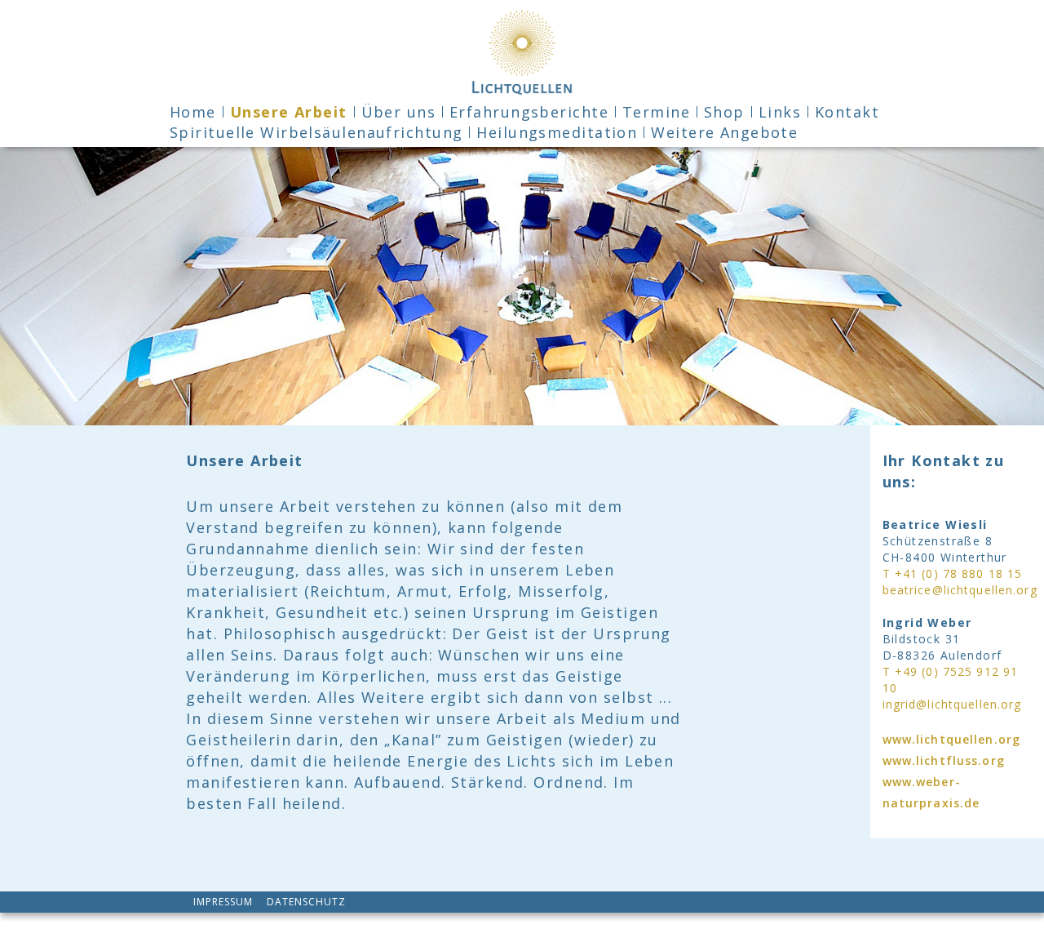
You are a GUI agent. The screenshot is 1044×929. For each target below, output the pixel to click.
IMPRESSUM (223, 901)
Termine (656, 112)
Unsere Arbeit (288, 112)
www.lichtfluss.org (944, 760)
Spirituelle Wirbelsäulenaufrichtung (316, 132)
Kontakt (847, 112)
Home (193, 112)
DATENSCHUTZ (306, 901)
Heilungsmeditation (556, 132)
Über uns (398, 112)
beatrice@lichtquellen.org (960, 590)
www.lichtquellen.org (951, 739)
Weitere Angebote (724, 132)
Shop (724, 112)
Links (780, 112)
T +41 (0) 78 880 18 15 (953, 573)
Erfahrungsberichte (528, 112)
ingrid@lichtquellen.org (952, 704)
